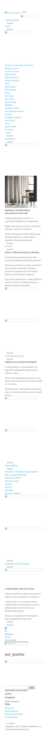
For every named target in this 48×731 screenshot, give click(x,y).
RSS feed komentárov (14, 714)
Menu (24, 12)
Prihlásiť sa (9, 708)
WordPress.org (11, 717)
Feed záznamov (11, 711)
